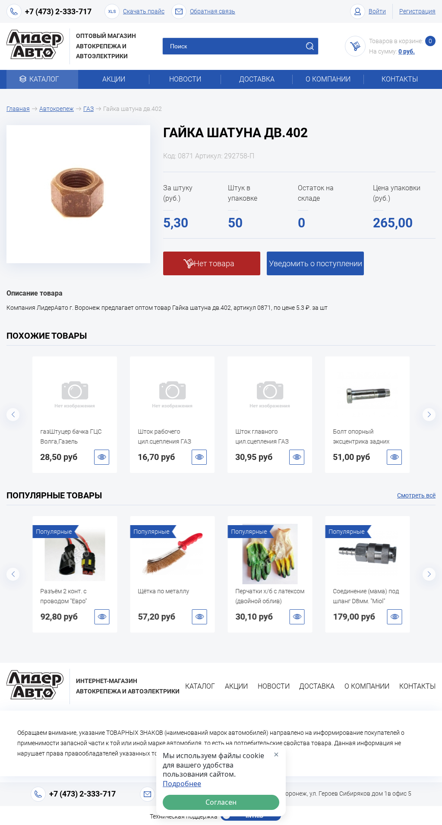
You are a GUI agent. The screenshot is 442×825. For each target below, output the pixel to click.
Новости (185, 79)
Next (429, 414)
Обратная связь (212, 11)
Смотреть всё (416, 495)
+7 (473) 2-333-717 (58, 11)
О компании (328, 79)
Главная (18, 108)
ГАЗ (88, 108)
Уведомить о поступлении (315, 263)
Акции (113, 79)
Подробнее (182, 783)
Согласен (221, 802)
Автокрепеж (56, 108)
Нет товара (214, 263)
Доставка (257, 79)
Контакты (400, 79)
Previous (12, 414)
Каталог (44, 79)
